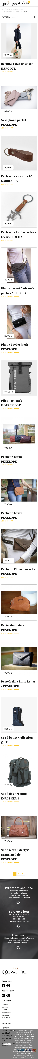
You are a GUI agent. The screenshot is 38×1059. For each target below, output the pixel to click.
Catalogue (6, 1000)
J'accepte (7, 1044)
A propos (5, 1028)
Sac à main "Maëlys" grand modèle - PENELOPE (15, 854)
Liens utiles (6, 1023)
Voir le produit (7, 72)
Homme (5, 1007)
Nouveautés (6, 1012)
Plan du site (6, 1017)
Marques (5, 1015)
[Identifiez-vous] (23, 3)
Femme (5, 1004)
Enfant (4, 1010)
